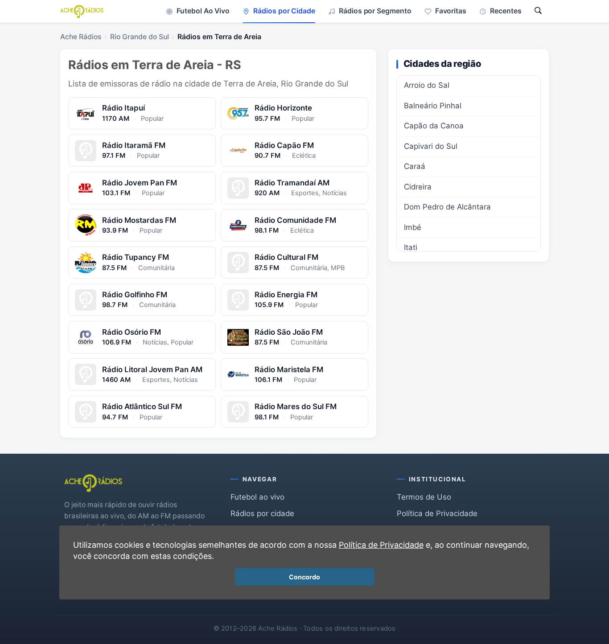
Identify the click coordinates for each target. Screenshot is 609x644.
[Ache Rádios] (81, 11)
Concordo (304, 577)
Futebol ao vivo (257, 496)
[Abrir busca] (538, 11)
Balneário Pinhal (432, 105)
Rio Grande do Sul (139, 37)
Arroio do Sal (426, 85)
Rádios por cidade (262, 513)
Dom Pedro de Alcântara (447, 206)
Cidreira (418, 186)
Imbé (412, 227)
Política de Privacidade (437, 513)
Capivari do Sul (430, 146)
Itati (410, 247)
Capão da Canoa (434, 125)
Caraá (414, 166)
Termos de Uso (424, 496)
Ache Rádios (80, 37)
